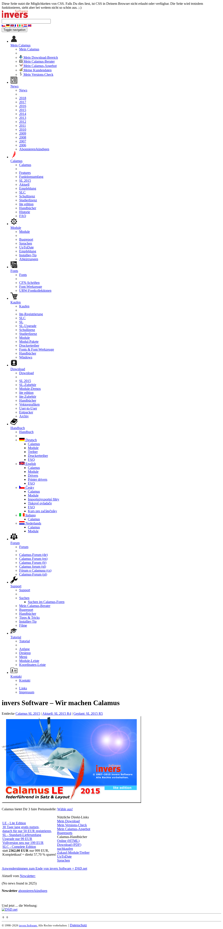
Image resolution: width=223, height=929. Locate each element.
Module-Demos (30, 389)
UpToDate (26, 247)
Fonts (23, 275)
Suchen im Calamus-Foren (46, 602)
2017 (22, 102)
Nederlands (33, 523)
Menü (23, 657)
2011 (22, 125)
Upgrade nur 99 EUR (17, 839)
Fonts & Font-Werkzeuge (36, 349)
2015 (22, 110)
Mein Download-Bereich (40, 57)
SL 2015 (25, 180)
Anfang (24, 649)
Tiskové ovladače (40, 503)
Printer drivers (37, 479)
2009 (22, 133)
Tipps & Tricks (29, 617)
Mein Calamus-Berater (39, 61)
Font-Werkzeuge (30, 286)
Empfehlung (27, 188)
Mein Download (68, 821)
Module (24, 231)
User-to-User (28, 408)
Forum (23, 547)
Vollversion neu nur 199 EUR (23, 843)
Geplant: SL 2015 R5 (88, 713)
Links (23, 688)
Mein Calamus (29, 49)
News (23, 90)
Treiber (33, 452)
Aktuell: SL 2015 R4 (56, 713)
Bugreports (64, 833)
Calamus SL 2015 (27, 713)
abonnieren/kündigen (32, 891)
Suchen (24, 598)
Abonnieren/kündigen (34, 149)
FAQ (22, 216)
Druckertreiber (29, 345)
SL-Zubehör (27, 385)
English (30, 464)
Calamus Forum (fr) (32, 562)
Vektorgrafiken (29, 404)
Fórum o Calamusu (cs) (35, 570)
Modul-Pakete (29, 341)
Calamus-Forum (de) (33, 555)
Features (25, 173)
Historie (24, 212)
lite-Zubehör (27, 396)
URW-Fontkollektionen (35, 290)
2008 (22, 137)
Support (24, 590)
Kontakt (24, 680)
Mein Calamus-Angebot (40, 66)
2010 (22, 129)
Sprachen (25, 243)
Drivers (33, 475)
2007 (22, 141)
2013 (22, 118)
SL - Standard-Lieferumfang (21, 835)
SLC (22, 192)
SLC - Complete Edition (19, 846)
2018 (22, 98)
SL (21, 322)
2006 (22, 145)
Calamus (25, 165)
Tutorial (24, 641)
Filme (23, 625)
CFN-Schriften (29, 283)
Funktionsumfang (31, 176)
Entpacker (26, 412)
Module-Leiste (29, 661)
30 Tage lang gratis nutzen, (20, 827)
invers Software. (28, 925)
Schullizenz (27, 196)
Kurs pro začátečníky (42, 511)
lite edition (26, 204)
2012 (22, 121)
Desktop (25, 653)
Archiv (24, 416)
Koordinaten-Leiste (32, 665)
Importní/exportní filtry (43, 499)
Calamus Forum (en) (33, 558)
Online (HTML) (68, 841)
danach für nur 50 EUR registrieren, (27, 831)
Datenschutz (78, 925)
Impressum (26, 692)
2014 (22, 114)
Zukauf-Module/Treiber (73, 852)
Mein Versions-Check (38, 74)
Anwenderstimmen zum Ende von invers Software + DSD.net (44, 868)
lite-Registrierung (31, 314)
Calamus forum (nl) (32, 566)
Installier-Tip (28, 255)
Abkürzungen (28, 259)
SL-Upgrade (27, 326)
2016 (22, 106)
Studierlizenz (28, 200)
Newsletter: (27, 876)
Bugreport (26, 239)
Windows (25, 357)
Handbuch (26, 432)
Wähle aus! (65, 809)
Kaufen (24, 306)
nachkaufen (65, 848)
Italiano (30, 515)
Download (26, 373)
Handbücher (27, 208)
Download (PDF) (69, 845)
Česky (29, 487)
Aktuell (24, 184)
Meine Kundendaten (37, 70)
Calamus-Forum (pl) (33, 574)
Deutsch (31, 440)
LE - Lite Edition (14, 823)
